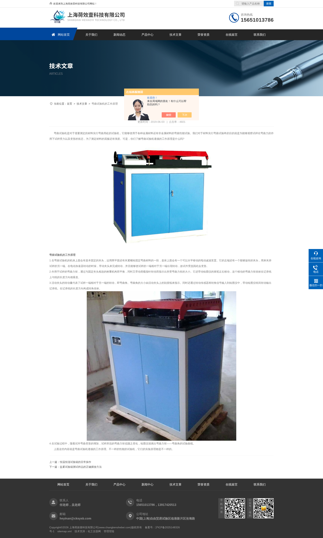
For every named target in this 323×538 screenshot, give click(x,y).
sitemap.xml (64, 531)
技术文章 (176, 34)
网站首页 (64, 34)
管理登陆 (109, 531)
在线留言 (232, 34)
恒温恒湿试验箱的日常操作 (75, 461)
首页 (69, 103)
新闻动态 (119, 34)
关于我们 (91, 34)
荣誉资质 (204, 34)
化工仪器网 (94, 531)
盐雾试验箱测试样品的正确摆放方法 (81, 466)
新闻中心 (147, 484)
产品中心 (147, 34)
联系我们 (260, 34)
